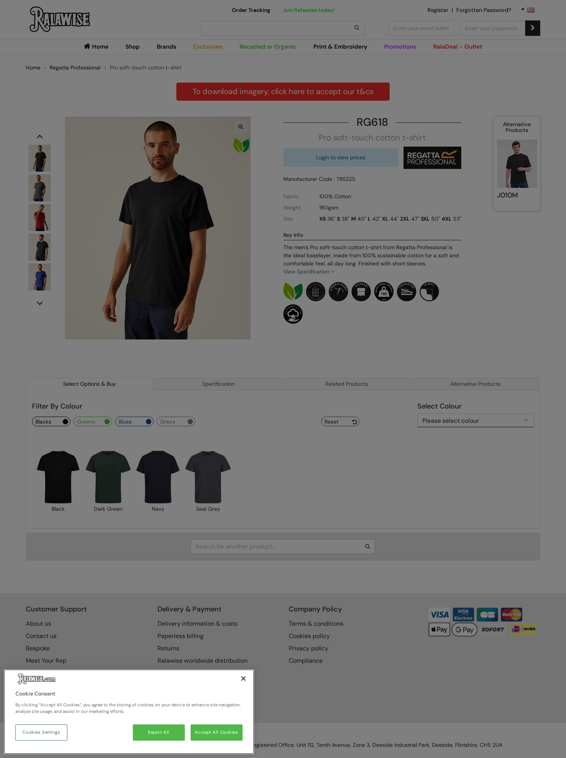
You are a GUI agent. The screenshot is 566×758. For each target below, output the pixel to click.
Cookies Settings (41, 732)
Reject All (158, 732)
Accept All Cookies (216, 732)
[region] (129, 711)
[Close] (243, 678)
